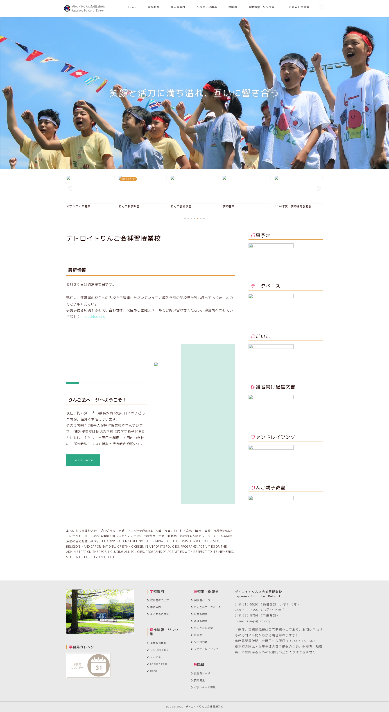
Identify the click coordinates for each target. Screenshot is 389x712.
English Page (158, 664)
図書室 (198, 635)
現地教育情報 (158, 643)
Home (132, 7)
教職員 (232, 7)
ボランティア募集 (205, 687)
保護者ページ (202, 600)
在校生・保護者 (207, 7)
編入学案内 (178, 7)
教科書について (159, 600)
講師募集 (199, 680)
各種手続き (201, 621)
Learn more (83, 460)
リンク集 (155, 657)
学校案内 (155, 607)
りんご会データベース (207, 607)
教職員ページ (202, 673)
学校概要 (153, 7)
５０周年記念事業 (297, 7)
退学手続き (201, 614)
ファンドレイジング (206, 649)
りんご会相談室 (203, 628)
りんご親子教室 (159, 650)
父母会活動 (201, 642)
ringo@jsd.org (92, 316)
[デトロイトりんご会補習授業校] (84, 15)
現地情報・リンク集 (261, 7)
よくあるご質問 (159, 614)
